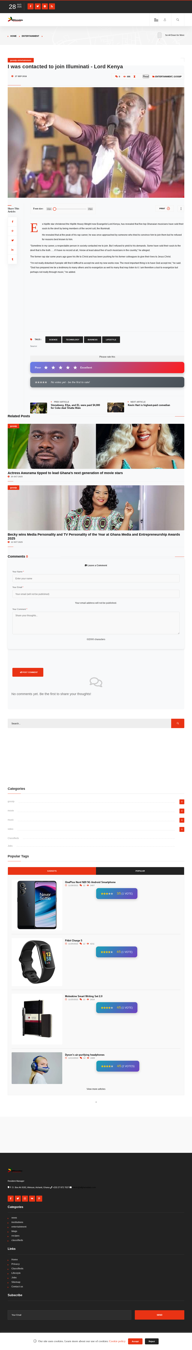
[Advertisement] (107, 302)
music (11, 820)
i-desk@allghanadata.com (84, 1187)
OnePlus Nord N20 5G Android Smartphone (90, 882)
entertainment (30, 36)
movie (11, 810)
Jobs (10, 846)
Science (53, 340)
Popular (140, 871)
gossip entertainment (20, 60)
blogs (14, 1231)
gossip (178, 76)
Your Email (17, 587)
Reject (152, 1341)
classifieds (17, 1240)
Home (13, 36)
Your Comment (19, 609)
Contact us (17, 1286)
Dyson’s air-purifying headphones (84, 1054)
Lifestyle (111, 340)
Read (146, 76)
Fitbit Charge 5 (73, 940)
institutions (17, 1222)
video (10, 829)
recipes (15, 1235)
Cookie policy (117, 1341)
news (14, 1217)
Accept (135, 1341)
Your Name (18, 572)
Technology (72, 340)
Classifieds (13, 838)
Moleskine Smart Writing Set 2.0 (83, 996)
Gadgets (52, 871)
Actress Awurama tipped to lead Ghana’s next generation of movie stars (65, 473)
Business (93, 340)
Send (159, 1315)
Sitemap (15, 1282)
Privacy (15, 1264)
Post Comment (30, 672)
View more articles (96, 1089)
